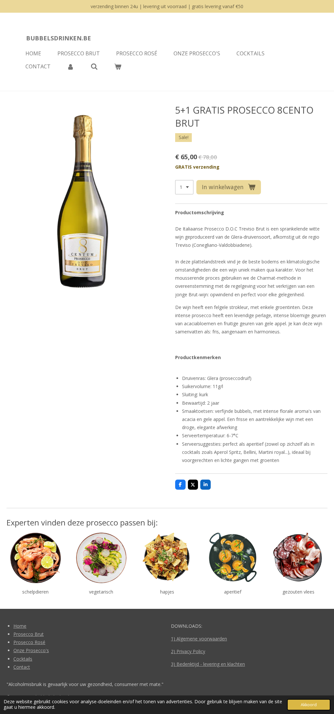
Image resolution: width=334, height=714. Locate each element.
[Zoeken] (94, 66)
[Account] (70, 66)
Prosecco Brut (28, 634)
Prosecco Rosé (29, 642)
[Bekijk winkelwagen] (118, 66)
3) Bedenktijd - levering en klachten (208, 664)
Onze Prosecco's (31, 650)
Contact (21, 667)
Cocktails (22, 659)
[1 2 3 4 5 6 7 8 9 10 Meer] (184, 187)
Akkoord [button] (309, 704)
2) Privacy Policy (188, 651)
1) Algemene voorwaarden (199, 639)
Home (19, 626)
